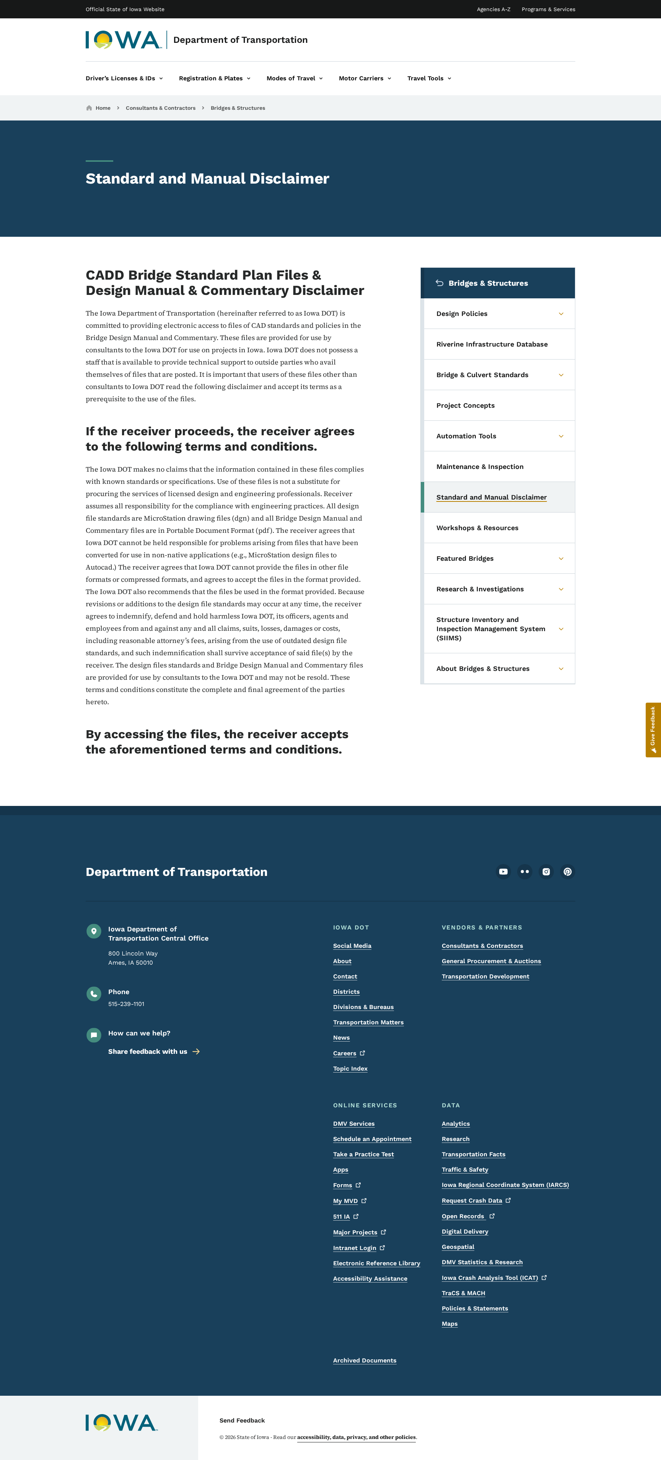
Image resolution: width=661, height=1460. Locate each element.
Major (355, 1232)
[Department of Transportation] (124, 40)
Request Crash (472, 1200)
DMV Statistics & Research (482, 1262)
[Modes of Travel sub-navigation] (321, 78)
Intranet (354, 1248)
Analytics (456, 1123)
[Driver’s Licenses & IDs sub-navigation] (161, 78)
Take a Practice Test (363, 1154)
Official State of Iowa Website (125, 9)
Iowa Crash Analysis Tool (490, 1277)
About (342, 961)
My (345, 1200)
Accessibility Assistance (370, 1278)
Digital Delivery (465, 1231)
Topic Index (350, 1068)
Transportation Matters (368, 1022)
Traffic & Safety (465, 1169)
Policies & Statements (475, 1308)
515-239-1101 (126, 1004)
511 (341, 1216)
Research (456, 1139)
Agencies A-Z (494, 9)
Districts (346, 991)
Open (464, 1216)
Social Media (352, 945)
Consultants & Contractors (160, 108)
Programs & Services (548, 9)
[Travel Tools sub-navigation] (449, 78)
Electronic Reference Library (376, 1263)
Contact (345, 976)
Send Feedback (242, 1420)
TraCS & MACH (463, 1293)
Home (103, 108)
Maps (450, 1323)
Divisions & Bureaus (363, 1007)
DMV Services (354, 1123)
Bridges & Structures (238, 108)
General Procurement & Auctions (491, 961)
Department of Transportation (240, 39)
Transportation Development (485, 976)
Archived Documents (365, 1360)
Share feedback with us (147, 1051)
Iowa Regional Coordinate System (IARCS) (505, 1184)
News (341, 1037)
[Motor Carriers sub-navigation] (389, 78)
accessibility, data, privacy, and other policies (356, 1437)
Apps (340, 1169)
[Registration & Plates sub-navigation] (248, 78)
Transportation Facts (474, 1154)
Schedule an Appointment (372, 1139)
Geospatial (458, 1246)
